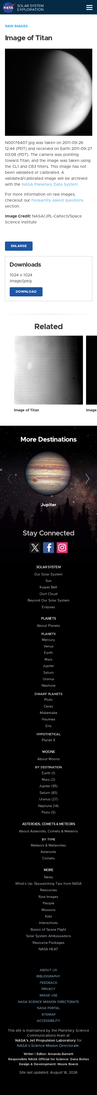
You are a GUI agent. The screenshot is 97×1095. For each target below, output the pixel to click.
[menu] (89, 7)
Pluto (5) (48, 812)
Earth (48, 653)
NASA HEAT (48, 949)
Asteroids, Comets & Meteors (48, 824)
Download (26, 291)
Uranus (48, 679)
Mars (48, 659)
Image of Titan (26, 410)
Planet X (48, 740)
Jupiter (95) (48, 786)
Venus (48, 646)
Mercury (48, 640)
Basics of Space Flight (48, 929)
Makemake (48, 713)
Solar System (48, 567)
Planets (48, 618)
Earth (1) (48, 773)
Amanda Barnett (60, 1054)
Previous (10, 478)
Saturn (48, 672)
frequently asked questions (57, 200)
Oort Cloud (48, 594)
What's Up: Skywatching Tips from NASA (48, 883)
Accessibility (48, 1021)
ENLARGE (19, 246)
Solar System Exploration (27, 7)
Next (87, 478)
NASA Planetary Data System (50, 184)
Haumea (48, 719)
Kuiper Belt (48, 587)
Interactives (48, 923)
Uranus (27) (48, 799)
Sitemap (48, 1014)
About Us (48, 970)
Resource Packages (48, 943)
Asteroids (48, 852)
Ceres (48, 706)
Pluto (48, 700)
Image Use (48, 995)
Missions (48, 910)
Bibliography (48, 976)
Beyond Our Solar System (48, 600)
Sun (48, 581)
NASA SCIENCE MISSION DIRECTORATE (48, 1002)
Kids (48, 916)
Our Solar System (48, 574)
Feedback (48, 983)
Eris (48, 726)
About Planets (48, 626)
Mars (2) (48, 779)
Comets (48, 858)
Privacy (48, 989)
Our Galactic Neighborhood (27, 19)
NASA (6, 7)
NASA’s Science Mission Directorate (48, 1046)
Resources (48, 890)
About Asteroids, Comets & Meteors (48, 831)
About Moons (48, 759)
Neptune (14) (48, 806)
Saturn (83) (48, 793)
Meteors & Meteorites (48, 845)
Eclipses (48, 607)
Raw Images (16, 26)
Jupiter (48, 505)
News (48, 877)
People (48, 903)
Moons (48, 752)
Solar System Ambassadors (48, 936)
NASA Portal (48, 1008)
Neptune (48, 685)
